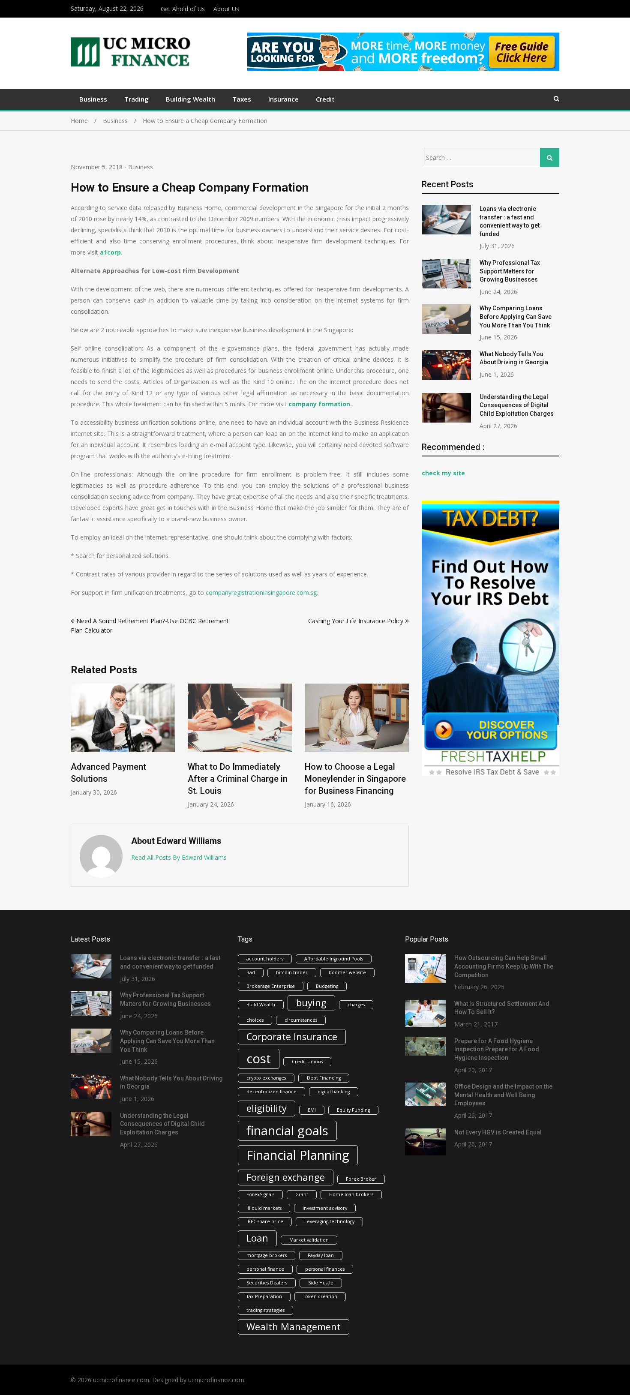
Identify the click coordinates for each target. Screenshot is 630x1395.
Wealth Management (293, 1326)
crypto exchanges (266, 1078)
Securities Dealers (266, 1283)
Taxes (241, 99)
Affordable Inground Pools (333, 959)
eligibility (266, 1108)
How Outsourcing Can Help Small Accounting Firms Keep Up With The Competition (503, 966)
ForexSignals (260, 1194)
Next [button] (403, 750)
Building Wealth (190, 99)
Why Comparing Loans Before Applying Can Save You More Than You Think (516, 316)
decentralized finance (271, 1092)
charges (356, 1005)
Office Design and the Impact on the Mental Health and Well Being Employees (503, 1095)
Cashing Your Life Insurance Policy (355, 621)
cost (258, 1058)
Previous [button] (76, 750)
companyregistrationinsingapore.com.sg (261, 592)
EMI (312, 1110)
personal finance (265, 1269)
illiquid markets (264, 1208)
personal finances (325, 1269)
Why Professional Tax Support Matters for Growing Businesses (510, 271)
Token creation (320, 1296)
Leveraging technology (329, 1221)
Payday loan (321, 1255)
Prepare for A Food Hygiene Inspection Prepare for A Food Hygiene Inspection (496, 1049)
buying (311, 1002)
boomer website (347, 972)
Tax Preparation (264, 1296)
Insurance (283, 99)
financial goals (287, 1130)
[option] (122, 740)
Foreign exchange (285, 1177)
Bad (250, 972)
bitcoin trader (292, 972)
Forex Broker (361, 1179)
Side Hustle (320, 1283)
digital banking (334, 1092)
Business (93, 99)
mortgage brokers (266, 1255)
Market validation (309, 1240)
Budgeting (327, 986)
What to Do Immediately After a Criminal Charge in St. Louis (238, 779)
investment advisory (325, 1208)
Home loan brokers (351, 1194)
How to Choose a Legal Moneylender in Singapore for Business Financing (355, 779)
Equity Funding (353, 1110)
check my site (443, 473)
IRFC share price (264, 1221)
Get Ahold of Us (183, 9)
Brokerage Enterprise (270, 986)
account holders (264, 959)
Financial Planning (297, 1155)
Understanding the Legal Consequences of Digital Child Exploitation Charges (517, 405)
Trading (136, 99)
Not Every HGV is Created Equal (498, 1132)
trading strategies (265, 1310)
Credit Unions (307, 1062)
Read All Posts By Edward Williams (179, 857)
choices (255, 1020)
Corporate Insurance (291, 1036)
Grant (301, 1194)
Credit (325, 99)
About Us (226, 9)
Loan (257, 1238)
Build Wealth (260, 1005)
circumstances (301, 1020)
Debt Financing (324, 1078)
